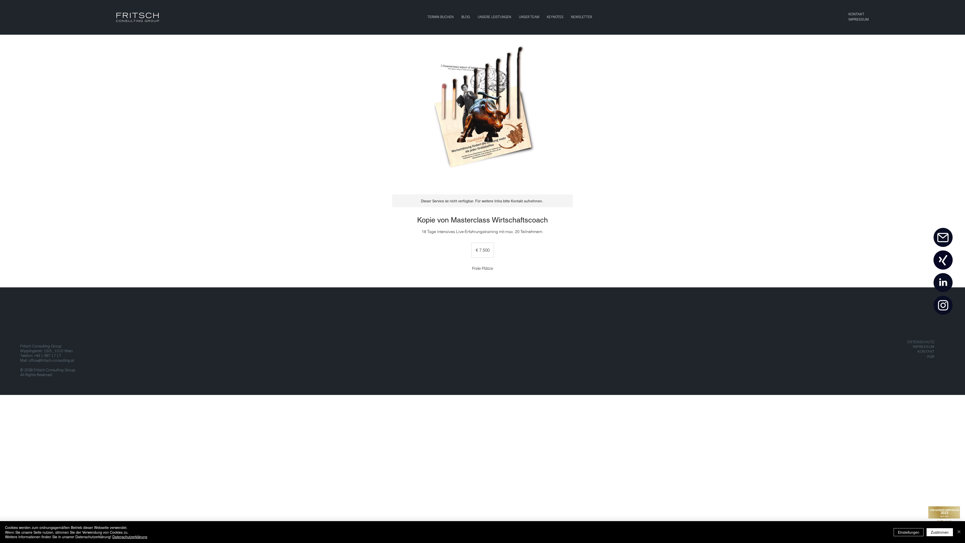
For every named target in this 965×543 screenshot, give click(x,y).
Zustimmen (940, 532)
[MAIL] (943, 237)
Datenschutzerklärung (129, 536)
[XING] (943, 260)
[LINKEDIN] (943, 283)
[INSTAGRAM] (943, 305)
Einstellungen (908, 532)
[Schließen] (959, 532)
